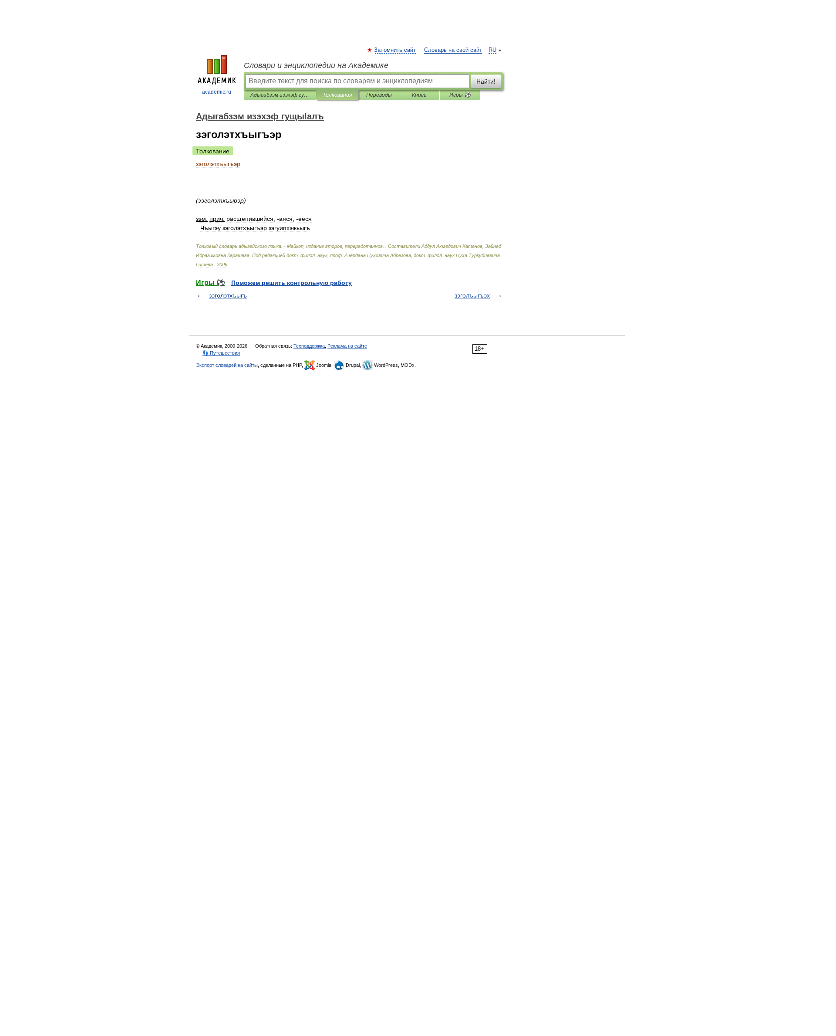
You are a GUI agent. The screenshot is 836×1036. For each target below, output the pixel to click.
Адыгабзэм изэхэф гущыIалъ (279, 95)
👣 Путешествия (221, 352)
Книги (419, 95)
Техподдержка (309, 346)
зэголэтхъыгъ (228, 295)
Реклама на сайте (347, 346)
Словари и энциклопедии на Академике (316, 65)
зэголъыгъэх (472, 295)
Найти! (486, 81)
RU (492, 50)
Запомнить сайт (395, 50)
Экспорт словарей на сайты (227, 365)
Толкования (337, 95)
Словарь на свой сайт (453, 50)
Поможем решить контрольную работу (291, 282)
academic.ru (216, 92)
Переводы (379, 95)
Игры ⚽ (460, 95)
